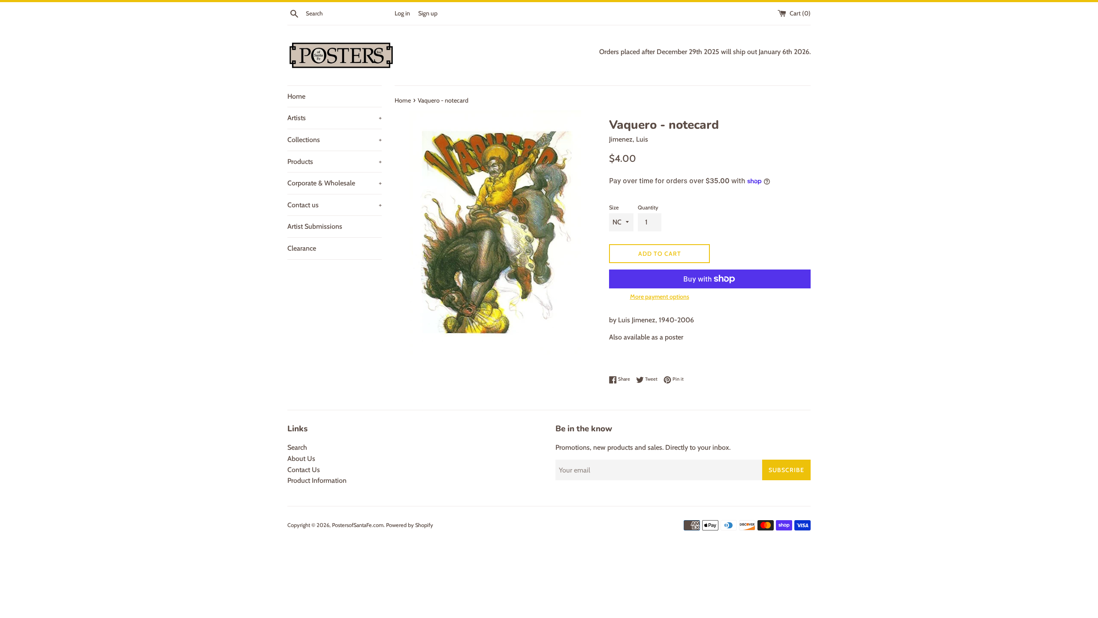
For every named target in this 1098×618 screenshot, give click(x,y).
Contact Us (303, 470)
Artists (334, 118)
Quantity (648, 207)
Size (614, 207)
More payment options (659, 296)
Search (297, 447)
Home (296, 96)
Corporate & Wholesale (334, 183)
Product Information (317, 480)
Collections (334, 140)
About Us (301, 458)
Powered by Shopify (409, 525)
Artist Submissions (314, 226)
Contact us (334, 205)
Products (334, 162)
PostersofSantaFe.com (357, 525)
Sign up (427, 13)
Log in (402, 13)
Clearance (301, 248)
